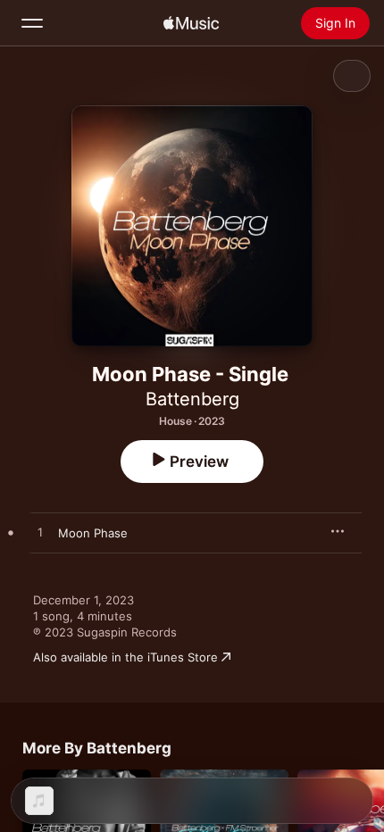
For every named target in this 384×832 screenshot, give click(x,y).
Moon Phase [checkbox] (93, 533)
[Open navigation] (32, 23)
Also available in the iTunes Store (125, 657)
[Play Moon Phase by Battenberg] (40, 533)
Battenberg (192, 399)
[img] (191, 23)
